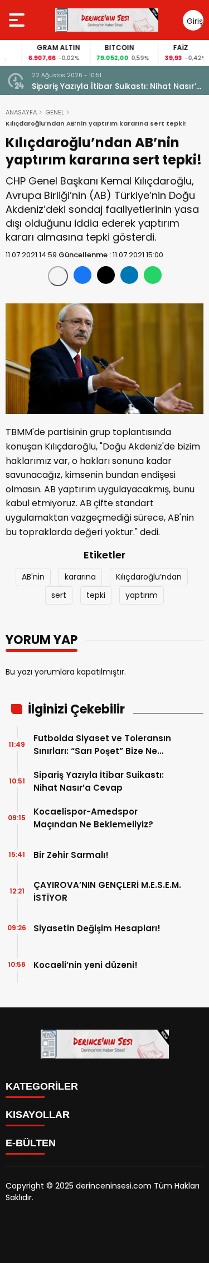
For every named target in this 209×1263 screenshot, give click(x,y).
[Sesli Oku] (58, 276)
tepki (95, 595)
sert (58, 595)
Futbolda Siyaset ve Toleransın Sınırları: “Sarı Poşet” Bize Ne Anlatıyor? (102, 744)
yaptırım (141, 595)
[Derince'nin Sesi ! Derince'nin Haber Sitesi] (106, 20)
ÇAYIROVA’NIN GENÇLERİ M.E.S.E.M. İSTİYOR (107, 891)
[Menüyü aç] (18, 20)
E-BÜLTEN (31, 1143)
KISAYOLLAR (38, 1114)
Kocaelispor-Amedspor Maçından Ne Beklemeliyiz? (93, 818)
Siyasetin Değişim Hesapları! (97, 928)
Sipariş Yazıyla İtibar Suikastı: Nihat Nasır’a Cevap (117, 86)
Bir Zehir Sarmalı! (71, 855)
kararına (80, 576)
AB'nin (33, 576)
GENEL (54, 112)
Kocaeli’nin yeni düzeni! (85, 965)
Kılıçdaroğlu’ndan (149, 576)
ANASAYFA (21, 112)
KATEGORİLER (42, 1086)
